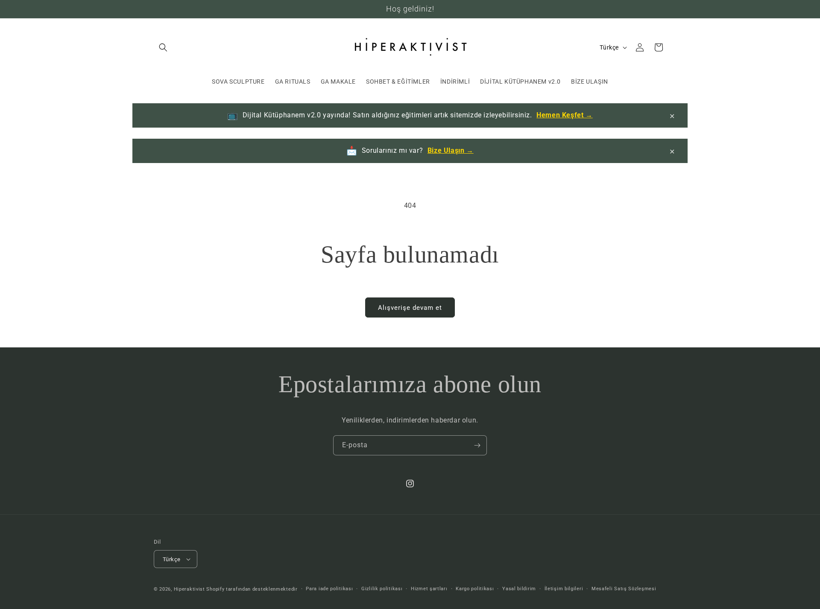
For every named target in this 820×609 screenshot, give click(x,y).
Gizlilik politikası (381, 589)
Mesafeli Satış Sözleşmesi (624, 589)
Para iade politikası (329, 589)
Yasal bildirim (519, 589)
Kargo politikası (475, 589)
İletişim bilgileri (564, 589)
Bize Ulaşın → (451, 150)
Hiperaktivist (189, 589)
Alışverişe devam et (410, 308)
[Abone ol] (477, 445)
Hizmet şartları (429, 589)
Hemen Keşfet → (564, 115)
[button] (163, 47)
